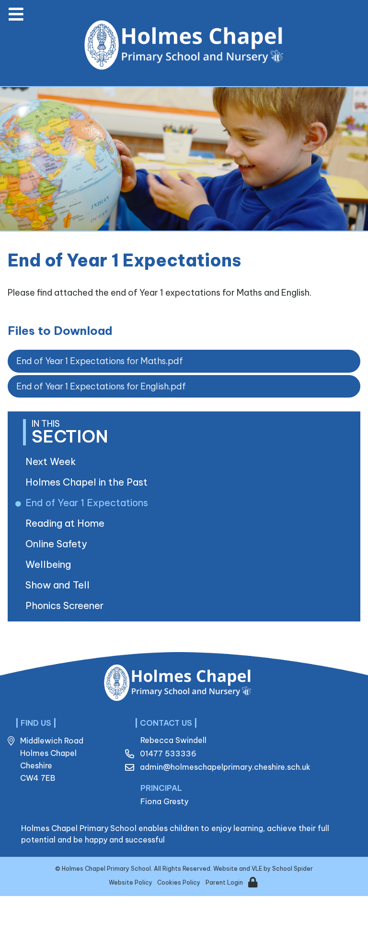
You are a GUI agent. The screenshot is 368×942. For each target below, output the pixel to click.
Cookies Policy (178, 882)
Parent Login (224, 882)
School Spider (292, 868)
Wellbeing (50, 564)
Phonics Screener (66, 605)
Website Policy (130, 882)
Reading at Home (66, 523)
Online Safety (58, 544)
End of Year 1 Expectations (88, 503)
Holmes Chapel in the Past (88, 482)
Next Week (52, 461)
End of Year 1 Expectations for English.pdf (101, 386)
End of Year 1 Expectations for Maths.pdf (99, 360)
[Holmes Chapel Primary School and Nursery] (185, 45)
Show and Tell (59, 585)
